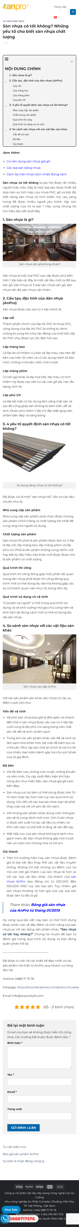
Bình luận (14, 1043)
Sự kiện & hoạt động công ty (23, 1161)
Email (12, 1092)
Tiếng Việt (60, 7)
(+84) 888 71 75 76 (44, 1210)
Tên (10, 1074)
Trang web (14, 1109)
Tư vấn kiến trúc (14, 1147)
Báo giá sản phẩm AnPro (21, 1154)
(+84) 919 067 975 (52, 1214)
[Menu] (73, 12)
